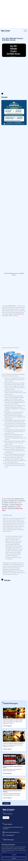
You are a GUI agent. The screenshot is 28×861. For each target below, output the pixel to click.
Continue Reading (7, 725)
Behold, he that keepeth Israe (16, 314)
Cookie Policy (10, 851)
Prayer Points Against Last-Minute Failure (13, 719)
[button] (6, 803)
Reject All (14, 858)
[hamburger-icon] (25, 31)
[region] (14, 852)
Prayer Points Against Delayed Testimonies (13, 743)
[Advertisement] (14, 14)
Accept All (14, 854)
